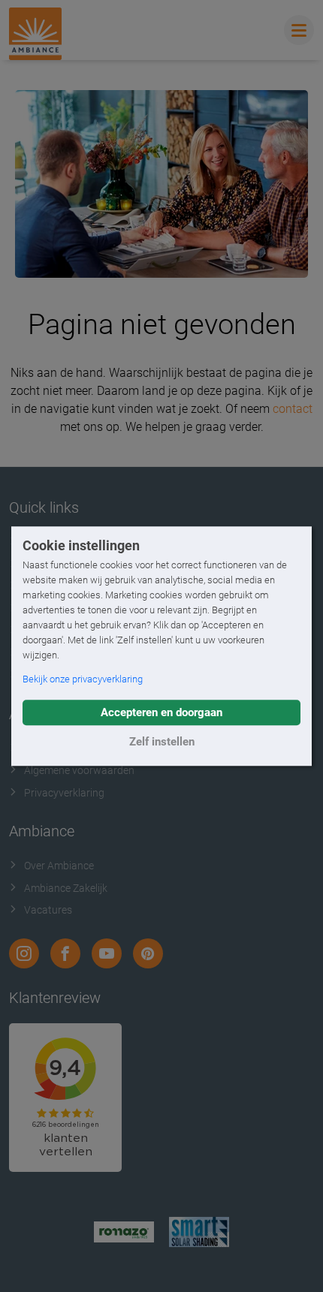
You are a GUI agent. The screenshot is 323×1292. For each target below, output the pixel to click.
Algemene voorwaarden (79, 770)
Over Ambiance (59, 866)
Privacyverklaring (64, 793)
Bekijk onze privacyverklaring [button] (83, 679)
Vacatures (48, 910)
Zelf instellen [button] (162, 741)
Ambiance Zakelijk (65, 888)
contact (292, 409)
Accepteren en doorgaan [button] (161, 712)
